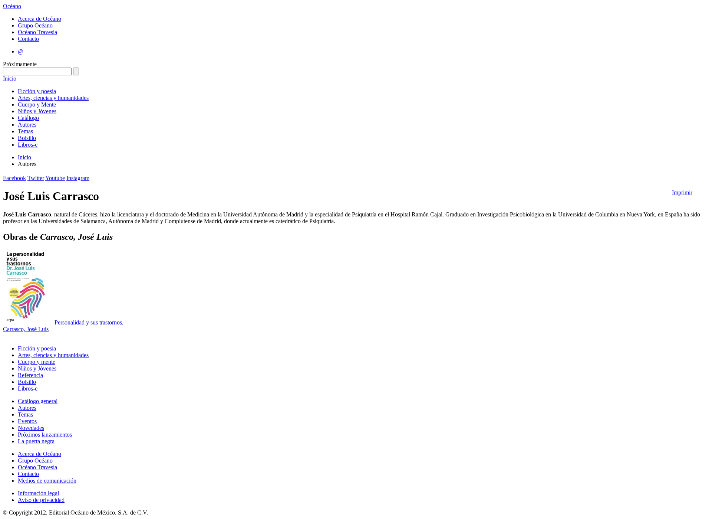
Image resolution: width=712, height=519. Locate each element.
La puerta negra (36, 441)
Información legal (38, 493)
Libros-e (27, 144)
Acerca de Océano (39, 19)
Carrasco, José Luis (26, 329)
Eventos (27, 421)
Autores (27, 124)
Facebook (14, 178)
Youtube (55, 178)
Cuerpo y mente (36, 362)
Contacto (28, 39)
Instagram (77, 178)
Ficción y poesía (37, 91)
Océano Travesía (37, 32)
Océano (12, 6)
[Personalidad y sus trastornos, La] (29, 322)
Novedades (31, 428)
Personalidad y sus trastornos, (89, 322)
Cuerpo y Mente (37, 104)
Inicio (9, 78)
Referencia (30, 375)
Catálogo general (37, 401)
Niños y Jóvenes (37, 111)
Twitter (35, 178)
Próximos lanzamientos (45, 434)
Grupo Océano (35, 25)
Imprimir (682, 192)
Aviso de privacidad (41, 500)
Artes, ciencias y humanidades (53, 98)
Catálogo (28, 118)
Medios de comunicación (47, 480)
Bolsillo (27, 138)
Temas (25, 131)
